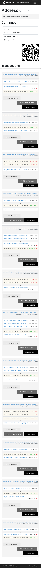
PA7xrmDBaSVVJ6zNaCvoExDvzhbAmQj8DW (16, 320)
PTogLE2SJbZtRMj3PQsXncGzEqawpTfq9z (16, 170)
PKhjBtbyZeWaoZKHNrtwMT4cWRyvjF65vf (15, 449)
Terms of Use (33, 566)
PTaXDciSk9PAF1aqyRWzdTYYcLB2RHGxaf (15, 209)
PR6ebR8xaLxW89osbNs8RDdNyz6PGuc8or (16, 371)
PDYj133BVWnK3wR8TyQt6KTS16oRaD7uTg (16, 367)
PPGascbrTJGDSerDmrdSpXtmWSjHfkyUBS (15, 235)
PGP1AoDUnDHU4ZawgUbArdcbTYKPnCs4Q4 (16, 379)
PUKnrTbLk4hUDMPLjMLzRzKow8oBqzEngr (16, 457)
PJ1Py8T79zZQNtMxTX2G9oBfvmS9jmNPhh (16, 287)
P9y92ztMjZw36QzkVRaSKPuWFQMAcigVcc (16, 497)
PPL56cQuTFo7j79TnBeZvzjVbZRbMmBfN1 (15, 81)
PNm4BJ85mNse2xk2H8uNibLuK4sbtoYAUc (16, 201)
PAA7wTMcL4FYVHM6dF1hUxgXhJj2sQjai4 (15, 534)
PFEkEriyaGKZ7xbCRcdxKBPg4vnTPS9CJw (16, 122)
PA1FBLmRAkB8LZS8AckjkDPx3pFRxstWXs (15, 130)
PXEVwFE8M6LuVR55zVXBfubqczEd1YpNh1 (16, 323)
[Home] (8, 2)
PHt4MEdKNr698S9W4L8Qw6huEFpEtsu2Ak (16, 86)
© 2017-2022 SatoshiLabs (12, 566)
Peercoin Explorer (23, 2)
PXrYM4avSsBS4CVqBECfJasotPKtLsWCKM (16, 529)
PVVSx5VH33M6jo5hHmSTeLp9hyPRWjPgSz (16, 423)
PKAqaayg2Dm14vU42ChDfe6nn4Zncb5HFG (16, 488)
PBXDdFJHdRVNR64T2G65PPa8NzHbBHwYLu (16, 335)
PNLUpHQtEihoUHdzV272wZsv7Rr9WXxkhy (16, 243)
